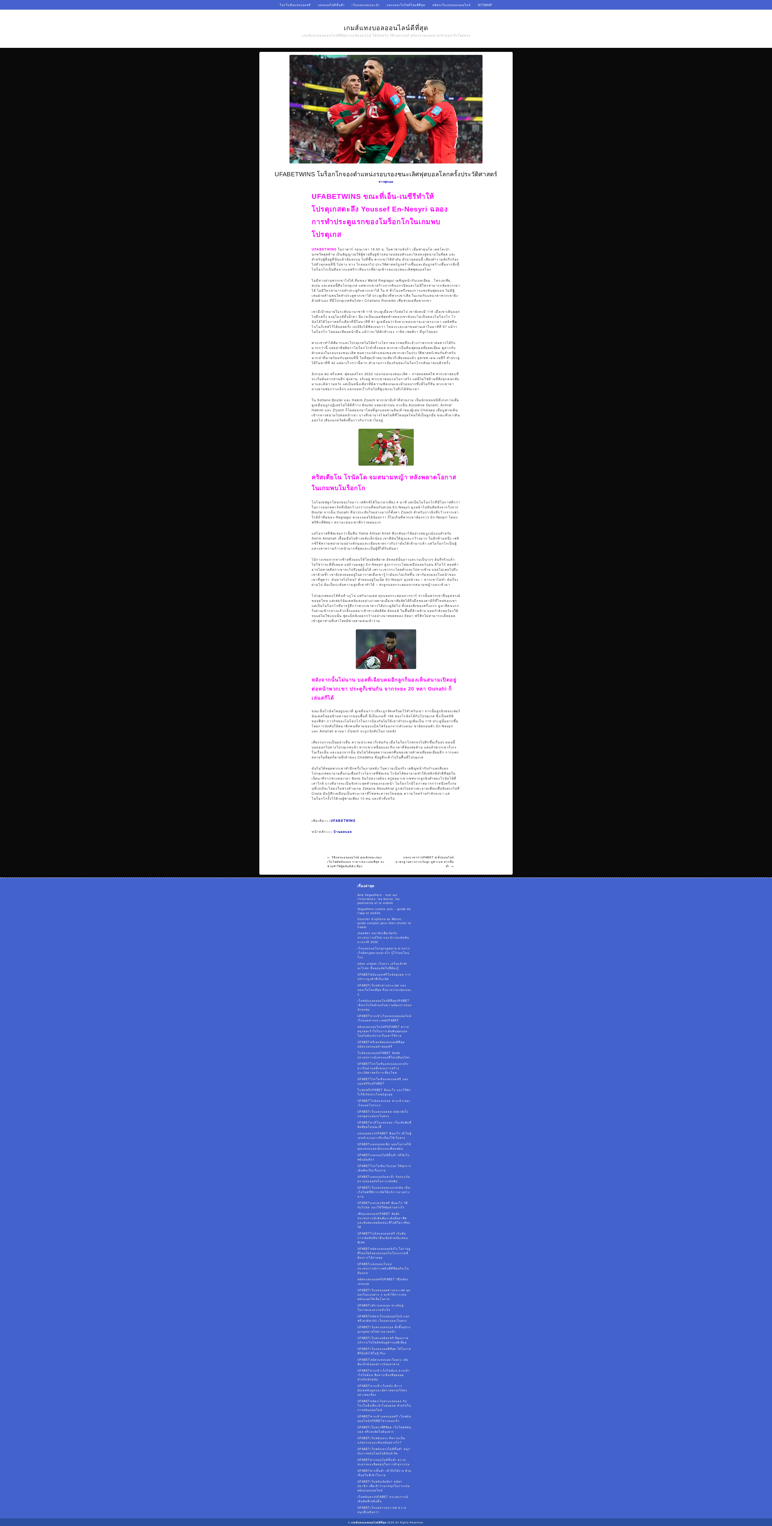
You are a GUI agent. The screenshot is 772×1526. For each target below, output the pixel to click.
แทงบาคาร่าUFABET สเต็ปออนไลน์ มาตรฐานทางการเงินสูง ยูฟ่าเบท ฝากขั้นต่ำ (425, 861)
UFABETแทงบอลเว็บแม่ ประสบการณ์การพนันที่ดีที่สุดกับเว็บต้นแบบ (383, 1268)
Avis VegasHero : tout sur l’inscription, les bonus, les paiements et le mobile (378, 899)
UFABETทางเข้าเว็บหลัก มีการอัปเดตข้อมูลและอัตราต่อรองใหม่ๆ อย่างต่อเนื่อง (382, 1390)
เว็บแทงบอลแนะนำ (366, 5)
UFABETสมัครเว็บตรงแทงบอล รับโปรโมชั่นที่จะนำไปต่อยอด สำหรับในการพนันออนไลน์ (384, 1405)
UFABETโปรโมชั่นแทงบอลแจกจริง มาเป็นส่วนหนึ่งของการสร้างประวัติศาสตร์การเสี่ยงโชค (383, 1068)
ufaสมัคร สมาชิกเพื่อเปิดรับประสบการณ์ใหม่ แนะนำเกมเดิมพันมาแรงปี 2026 (383, 937)
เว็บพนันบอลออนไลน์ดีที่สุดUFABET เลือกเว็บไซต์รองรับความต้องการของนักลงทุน (384, 1005)
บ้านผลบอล (343, 831)
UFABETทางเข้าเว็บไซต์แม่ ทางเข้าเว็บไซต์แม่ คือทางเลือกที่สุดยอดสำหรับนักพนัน (383, 1374)
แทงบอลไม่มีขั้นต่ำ (331, 5)
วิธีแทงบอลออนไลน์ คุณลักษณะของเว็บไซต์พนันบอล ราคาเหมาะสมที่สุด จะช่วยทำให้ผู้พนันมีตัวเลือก (355, 861)
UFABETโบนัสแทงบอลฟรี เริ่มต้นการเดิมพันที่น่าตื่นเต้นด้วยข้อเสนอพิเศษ (382, 1237)
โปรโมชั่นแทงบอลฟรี (295, 5)
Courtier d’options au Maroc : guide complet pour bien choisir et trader (384, 923)
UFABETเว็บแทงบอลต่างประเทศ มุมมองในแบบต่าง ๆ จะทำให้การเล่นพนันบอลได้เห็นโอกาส (384, 1294)
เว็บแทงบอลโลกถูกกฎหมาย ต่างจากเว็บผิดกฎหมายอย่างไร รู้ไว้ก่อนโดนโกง (383, 952)
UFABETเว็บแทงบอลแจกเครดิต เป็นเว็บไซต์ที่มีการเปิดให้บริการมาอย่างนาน (383, 1191)
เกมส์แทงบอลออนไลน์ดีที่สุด (386, 28)
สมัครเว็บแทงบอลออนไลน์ (451, 5)
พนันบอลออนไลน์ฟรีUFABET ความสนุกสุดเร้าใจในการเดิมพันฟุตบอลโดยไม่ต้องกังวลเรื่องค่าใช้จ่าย (383, 1031)
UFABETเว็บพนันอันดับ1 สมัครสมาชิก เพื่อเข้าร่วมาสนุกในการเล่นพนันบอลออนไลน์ (383, 1485)
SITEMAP (485, 5)
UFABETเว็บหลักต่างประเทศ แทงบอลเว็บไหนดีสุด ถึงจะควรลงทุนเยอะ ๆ (384, 989)
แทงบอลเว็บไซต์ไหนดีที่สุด (406, 5)
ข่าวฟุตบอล (386, 182)
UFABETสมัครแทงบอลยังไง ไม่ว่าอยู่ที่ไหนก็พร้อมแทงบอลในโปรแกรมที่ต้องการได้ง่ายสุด (384, 1253)
